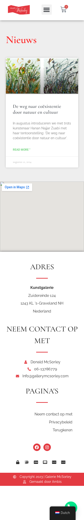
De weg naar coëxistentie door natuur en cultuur (37, 109)
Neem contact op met (53, 414)
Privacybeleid (60, 422)
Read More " (21, 149)
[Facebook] (37, 447)
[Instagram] (47, 447)
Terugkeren (62, 430)
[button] (47, 9)
